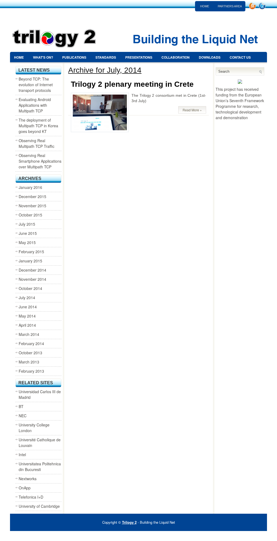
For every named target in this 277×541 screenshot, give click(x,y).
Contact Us (240, 57)
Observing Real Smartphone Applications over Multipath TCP (40, 161)
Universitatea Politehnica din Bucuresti (40, 466)
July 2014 (27, 297)
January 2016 (30, 187)
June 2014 (28, 306)
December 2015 (32, 196)
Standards (105, 57)
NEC (23, 415)
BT (21, 406)
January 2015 (30, 260)
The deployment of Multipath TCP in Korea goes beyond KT (38, 125)
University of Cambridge (39, 506)
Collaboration (175, 57)
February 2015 (31, 251)
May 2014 (27, 316)
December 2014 (32, 270)
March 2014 (29, 334)
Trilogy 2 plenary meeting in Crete (132, 84)
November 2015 (32, 205)
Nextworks (28, 478)
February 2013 (31, 371)
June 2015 (28, 233)
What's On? (43, 57)
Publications (74, 57)
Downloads (209, 57)
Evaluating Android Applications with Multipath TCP (35, 105)
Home (204, 6)
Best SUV (131, 536)
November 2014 (32, 279)
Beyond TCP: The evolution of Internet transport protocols (36, 84)
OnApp (25, 487)
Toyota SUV (161, 536)
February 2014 (31, 343)
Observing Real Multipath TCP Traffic (36, 143)
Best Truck (197, 536)
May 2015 (27, 242)
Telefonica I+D (31, 497)
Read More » (192, 110)
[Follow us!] (262, 8)
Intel (22, 454)
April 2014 (27, 325)
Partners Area (230, 6)
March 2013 (29, 362)
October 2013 (30, 352)
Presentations (138, 57)
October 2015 (30, 215)
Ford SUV (177, 536)
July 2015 (27, 224)
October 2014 (30, 288)
